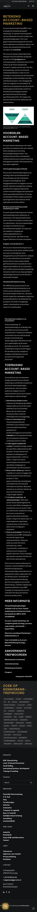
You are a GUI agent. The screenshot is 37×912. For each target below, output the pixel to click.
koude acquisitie (18, 713)
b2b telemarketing (24, 701)
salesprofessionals (9, 731)
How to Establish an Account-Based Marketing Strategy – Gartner (16, 642)
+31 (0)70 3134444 (22, 1)
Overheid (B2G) (9, 821)
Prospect (8, 672)
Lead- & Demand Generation (13, 763)
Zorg (5, 800)
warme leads (28, 743)
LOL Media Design (24, 905)
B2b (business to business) (15, 659)
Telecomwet (7, 851)
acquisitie (18, 698)
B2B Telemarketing (10, 760)
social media (7, 734)
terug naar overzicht (24, 676)
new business (23, 719)
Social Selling (8, 766)
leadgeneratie (7, 716)
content (29, 704)
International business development (16, 768)
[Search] (27, 6)
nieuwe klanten (20, 722)
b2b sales (14, 701)
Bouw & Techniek (9, 813)
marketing (28, 716)
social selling (17, 734)
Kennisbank (7, 835)
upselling (20, 740)
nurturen (28, 722)
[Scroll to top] (33, 908)
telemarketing (23, 737)
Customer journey (12, 664)
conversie (17, 50)
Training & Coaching (10, 771)
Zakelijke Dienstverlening (12, 816)
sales (5, 728)
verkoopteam (7, 743)
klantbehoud (20, 710)
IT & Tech (6, 797)
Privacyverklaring (9, 857)
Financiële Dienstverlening (12, 794)
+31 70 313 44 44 (10, 877)
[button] (30, 1)
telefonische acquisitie (10, 737)
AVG (5, 701)
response (22, 725)
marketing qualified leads (11, 719)
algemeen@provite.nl (12, 880)
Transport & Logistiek (11, 810)
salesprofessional (14, 728)
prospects (19, 59)
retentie (29, 725)
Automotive (7, 808)
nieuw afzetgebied (9, 722)
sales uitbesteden (22, 731)
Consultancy (7, 818)
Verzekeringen (8, 802)
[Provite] (7, 6)
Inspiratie (6, 832)
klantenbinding (8, 713)
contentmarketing (9, 707)
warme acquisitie (18, 743)
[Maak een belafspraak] (5, 906)
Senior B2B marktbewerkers (13, 837)
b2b (9, 701)
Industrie (6, 805)
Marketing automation (13, 668)
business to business (9, 704)
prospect (6, 725)
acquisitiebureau (28, 698)
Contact (6, 840)
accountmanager (9, 698)
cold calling (21, 704)
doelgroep (11, 710)
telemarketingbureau (9, 740)
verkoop (27, 740)
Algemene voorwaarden (12, 854)
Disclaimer (7, 859)
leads (15, 716)
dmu (5, 710)
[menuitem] (30, 1)
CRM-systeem (27, 707)
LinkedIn (9, 435)
